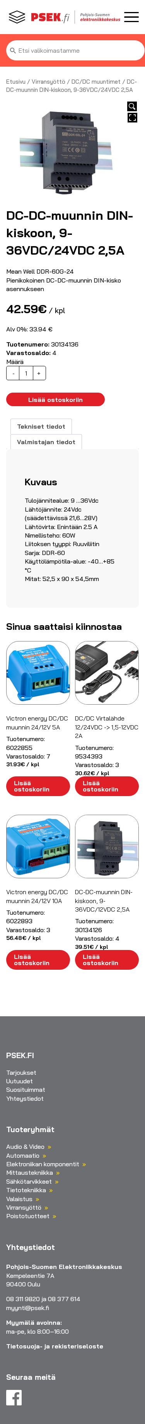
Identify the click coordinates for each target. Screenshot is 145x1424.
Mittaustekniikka (29, 1172)
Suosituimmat (25, 1089)
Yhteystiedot (25, 1098)
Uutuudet (19, 1081)
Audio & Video (25, 1146)
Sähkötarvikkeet (29, 1181)
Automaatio (22, 1155)
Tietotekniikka (26, 1190)
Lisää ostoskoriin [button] (31, 786)
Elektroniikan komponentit (42, 1164)
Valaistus (19, 1199)
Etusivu (16, 81)
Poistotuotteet (27, 1216)
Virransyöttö (48, 81)
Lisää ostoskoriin (55, 399)
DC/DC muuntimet (96, 81)
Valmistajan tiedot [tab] (46, 442)
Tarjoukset (21, 1072)
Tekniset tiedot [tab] (41, 426)
